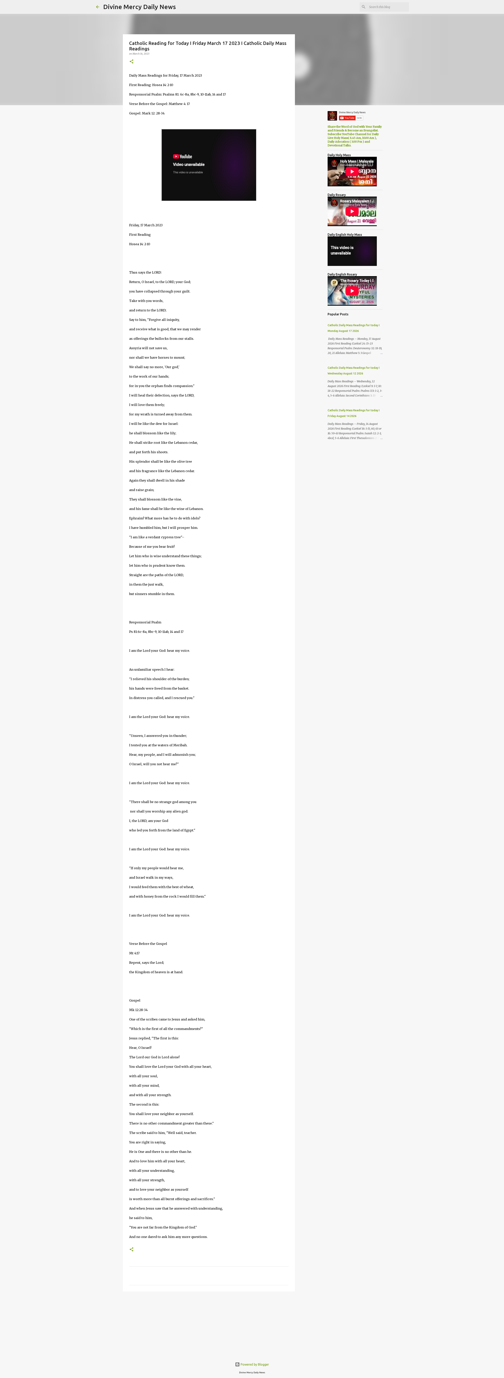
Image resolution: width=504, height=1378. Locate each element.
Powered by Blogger (254, 1364)
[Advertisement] (208, 1325)
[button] (131, 61)
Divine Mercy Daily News (139, 6)
